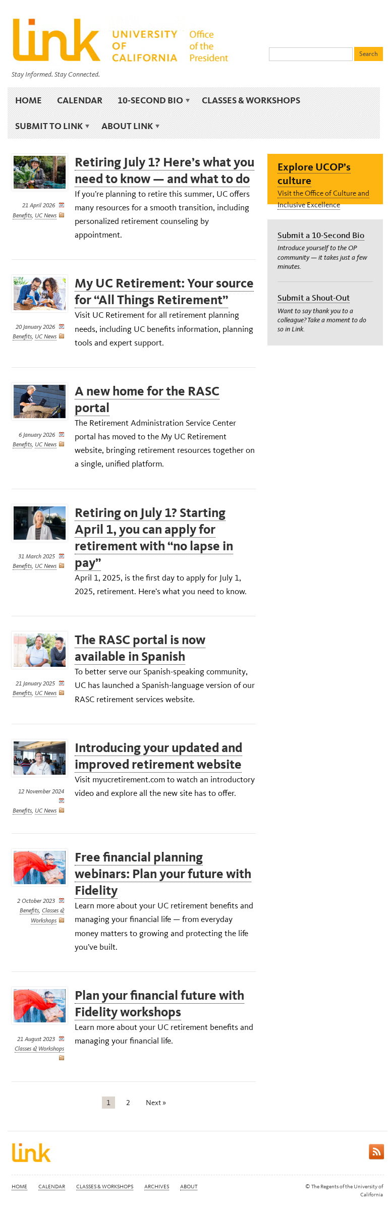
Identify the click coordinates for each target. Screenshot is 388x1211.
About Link (123, 126)
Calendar (79, 100)
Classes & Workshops (251, 100)
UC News (46, 215)
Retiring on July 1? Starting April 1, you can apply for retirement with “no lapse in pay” (154, 537)
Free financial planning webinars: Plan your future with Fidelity (163, 873)
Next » (156, 1102)
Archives (156, 1186)
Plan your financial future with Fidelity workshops (159, 1004)
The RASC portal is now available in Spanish (140, 648)
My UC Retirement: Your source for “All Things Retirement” (164, 291)
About (188, 1186)
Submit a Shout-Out (314, 298)
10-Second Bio (146, 100)
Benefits (22, 215)
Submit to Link (45, 126)
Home (28, 100)
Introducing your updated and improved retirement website (158, 756)
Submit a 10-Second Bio (321, 235)
